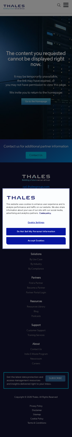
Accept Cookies (36, 240)
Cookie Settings (36, 222)
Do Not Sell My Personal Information (36, 231)
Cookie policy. (45, 213)
